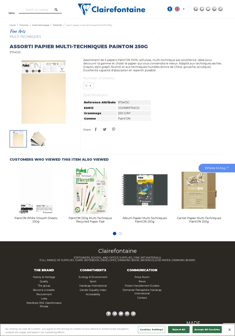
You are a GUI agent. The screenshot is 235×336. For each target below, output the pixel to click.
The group (44, 285)
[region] (117, 330)
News (142, 281)
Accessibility (93, 294)
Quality (44, 281)
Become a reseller (44, 290)
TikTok (220, 9)
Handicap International (93, 285)
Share (95, 129)
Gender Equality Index (93, 290)
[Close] (229, 329)
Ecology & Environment (93, 277)
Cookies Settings (151, 329)
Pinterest (214, 9)
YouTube (208, 9)
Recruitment (44, 294)
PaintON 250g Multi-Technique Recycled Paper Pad (90, 219)
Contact (142, 297)
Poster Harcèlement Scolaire (142, 285)
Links (44, 298)
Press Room (142, 277)
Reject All (178, 329)
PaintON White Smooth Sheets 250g (35, 219)
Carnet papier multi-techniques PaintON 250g (199, 219)
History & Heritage (44, 277)
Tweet (104, 129)
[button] (115, 233)
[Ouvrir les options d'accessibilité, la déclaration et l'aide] (169, 9)
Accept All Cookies (207, 329)
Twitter (202, 9)
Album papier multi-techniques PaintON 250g (145, 219)
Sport (93, 281)
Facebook (196, 9)
